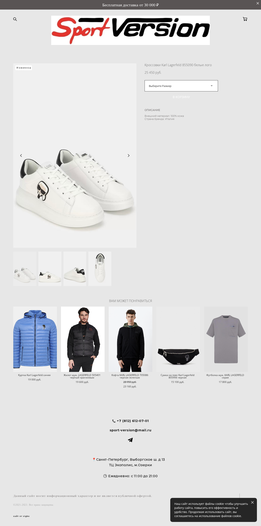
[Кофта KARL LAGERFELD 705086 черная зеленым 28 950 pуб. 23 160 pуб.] (130, 339)
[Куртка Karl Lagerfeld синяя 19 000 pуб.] (35, 339)
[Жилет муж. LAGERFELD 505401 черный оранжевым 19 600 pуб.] (83, 339)
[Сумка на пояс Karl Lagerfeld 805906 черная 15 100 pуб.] (178, 339)
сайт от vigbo (21, 516)
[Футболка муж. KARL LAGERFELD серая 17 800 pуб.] (226, 339)
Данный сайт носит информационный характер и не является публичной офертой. (82, 496)
